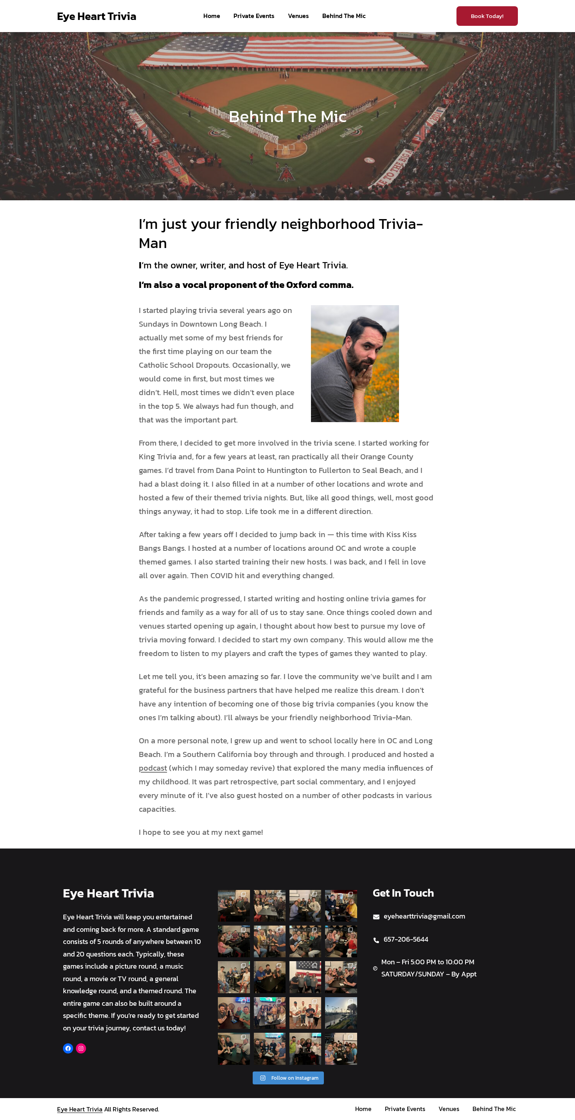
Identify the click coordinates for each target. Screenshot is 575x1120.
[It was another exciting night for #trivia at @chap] (270, 977)
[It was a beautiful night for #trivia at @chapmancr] (234, 1013)
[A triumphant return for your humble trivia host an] (305, 1048)
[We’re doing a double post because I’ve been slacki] (341, 941)
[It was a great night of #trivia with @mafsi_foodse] (305, 1013)
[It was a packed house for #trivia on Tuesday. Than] (341, 977)
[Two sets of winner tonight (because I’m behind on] (270, 1048)
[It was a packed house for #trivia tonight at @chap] (234, 1048)
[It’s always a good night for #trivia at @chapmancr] (270, 941)
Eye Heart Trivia (97, 16)
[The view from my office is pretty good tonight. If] (341, 1013)
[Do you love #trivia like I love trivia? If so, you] (270, 906)
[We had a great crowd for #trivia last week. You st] (234, 941)
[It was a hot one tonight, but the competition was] (270, 1013)
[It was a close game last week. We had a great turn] (341, 906)
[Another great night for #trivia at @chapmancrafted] (341, 1048)
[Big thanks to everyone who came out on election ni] (305, 906)
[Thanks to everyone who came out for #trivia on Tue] (234, 977)
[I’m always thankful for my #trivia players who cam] (234, 906)
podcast (153, 768)
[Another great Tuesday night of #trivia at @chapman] (305, 941)
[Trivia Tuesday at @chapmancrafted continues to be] (305, 977)
